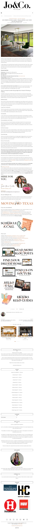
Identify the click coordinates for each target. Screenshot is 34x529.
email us (23, 362)
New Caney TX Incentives (21, 18)
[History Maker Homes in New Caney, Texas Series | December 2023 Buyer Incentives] (25, 331)
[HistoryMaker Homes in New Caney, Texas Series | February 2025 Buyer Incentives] (8, 331)
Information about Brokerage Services (17, 525)
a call (20, 362)
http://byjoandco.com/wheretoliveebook (22, 238)
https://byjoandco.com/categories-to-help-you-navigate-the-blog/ (16, 235)
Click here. (21, 372)
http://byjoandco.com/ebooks (18, 239)
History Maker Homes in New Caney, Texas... (25, 338)
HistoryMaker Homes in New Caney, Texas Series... (8, 338)
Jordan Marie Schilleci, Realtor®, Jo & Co (16, 22)
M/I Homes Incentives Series (13, 18)
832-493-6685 (13, 160)
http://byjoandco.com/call (27, 160)
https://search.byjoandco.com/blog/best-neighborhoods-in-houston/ (11, 213)
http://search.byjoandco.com (17, 244)
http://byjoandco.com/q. (22, 243)
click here (14, 445)
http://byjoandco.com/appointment (19, 240)
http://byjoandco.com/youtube (16, 245)
